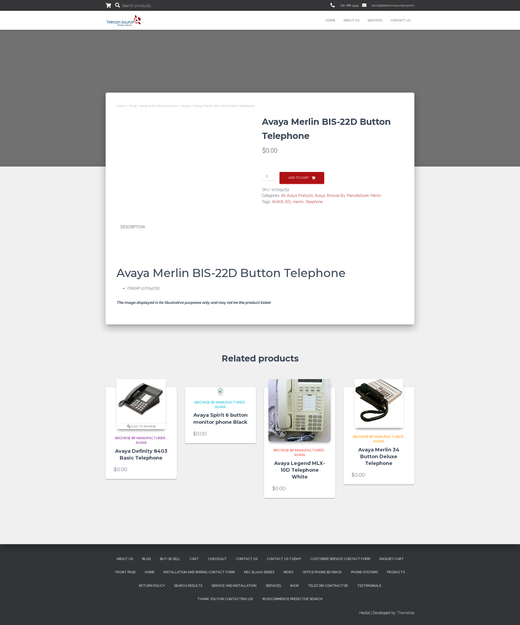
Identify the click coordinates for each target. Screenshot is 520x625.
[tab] (136, 227)
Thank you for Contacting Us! (225, 599)
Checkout (217, 559)
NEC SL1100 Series (259, 572)
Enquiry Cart (391, 559)
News (288, 572)
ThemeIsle (405, 613)
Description (133, 227)
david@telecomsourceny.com (392, 5)
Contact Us (400, 20)
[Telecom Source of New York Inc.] (124, 20)
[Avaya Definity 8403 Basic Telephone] (141, 404)
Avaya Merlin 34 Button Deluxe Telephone (378, 456)
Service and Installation (234, 586)
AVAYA (277, 202)
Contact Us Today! (284, 559)
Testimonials (369, 586)
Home (330, 20)
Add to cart (298, 178)
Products (396, 572)
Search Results (188, 586)
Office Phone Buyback (322, 572)
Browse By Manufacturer (159, 106)
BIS (288, 202)
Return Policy (152, 586)
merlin (298, 202)
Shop (132, 106)
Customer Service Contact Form (340, 559)
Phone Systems (364, 572)
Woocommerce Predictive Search (292, 599)
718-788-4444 (349, 5)
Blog (146, 559)
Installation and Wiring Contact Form (199, 572)
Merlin (375, 195)
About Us (351, 20)
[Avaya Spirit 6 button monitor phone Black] (220, 390)
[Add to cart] (166, 469)
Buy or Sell (170, 559)
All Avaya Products (297, 195)
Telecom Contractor (328, 586)
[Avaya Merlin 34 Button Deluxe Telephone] (379, 403)
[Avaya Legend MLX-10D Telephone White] (299, 410)
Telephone (314, 202)
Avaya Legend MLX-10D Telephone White (299, 470)
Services (375, 20)
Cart (194, 559)
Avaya (185, 106)
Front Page (125, 572)
